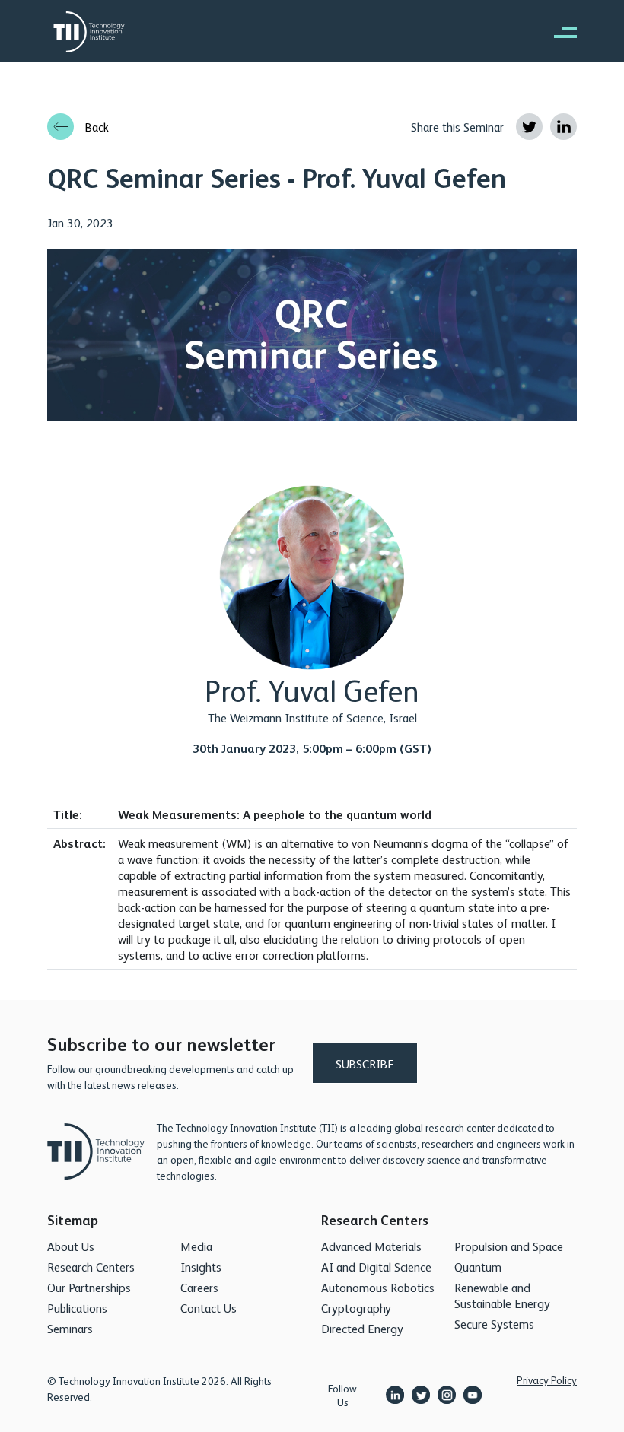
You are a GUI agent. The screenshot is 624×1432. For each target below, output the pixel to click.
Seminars (70, 1328)
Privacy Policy (547, 1379)
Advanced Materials (371, 1246)
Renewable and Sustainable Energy (502, 1295)
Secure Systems (494, 1324)
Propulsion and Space (508, 1246)
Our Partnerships (89, 1287)
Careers (199, 1287)
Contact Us (208, 1308)
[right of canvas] (558, 32)
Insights (200, 1267)
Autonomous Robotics (378, 1287)
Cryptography (356, 1308)
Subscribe (365, 1064)
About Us (70, 1246)
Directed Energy (362, 1328)
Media (196, 1246)
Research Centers (91, 1267)
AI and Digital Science (376, 1267)
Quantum (477, 1267)
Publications (77, 1308)
